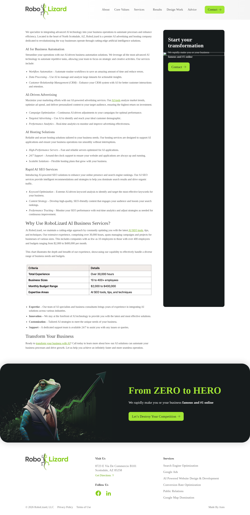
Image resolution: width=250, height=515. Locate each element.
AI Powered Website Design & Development (191, 478)
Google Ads (170, 472)
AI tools (116, 100)
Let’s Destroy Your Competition (154, 416)
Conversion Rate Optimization (182, 484)
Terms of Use (83, 507)
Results (157, 9)
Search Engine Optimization (180, 465)
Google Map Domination (178, 497)
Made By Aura (216, 507)
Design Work (175, 9)
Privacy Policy (65, 507)
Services (139, 9)
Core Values (121, 9)
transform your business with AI (53, 343)
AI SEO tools (135, 230)
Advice (192, 9)
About (106, 9)
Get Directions (103, 475)
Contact (212, 9)
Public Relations (173, 491)
